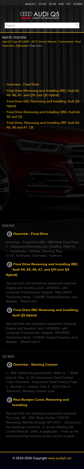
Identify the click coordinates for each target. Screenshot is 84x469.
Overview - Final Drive (23, 84)
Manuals (30, 4)
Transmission (66, 41)
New (61, 4)
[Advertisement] (42, 65)
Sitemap (77, 4)
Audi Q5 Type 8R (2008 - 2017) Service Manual (29, 41)
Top (68, 4)
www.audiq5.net (59, 458)
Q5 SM (52, 4)
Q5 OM (42, 4)
